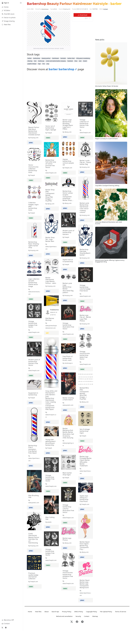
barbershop (36, 58)
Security (78, 616)
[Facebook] (77, 622)
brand (85, 61)
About (46, 612)
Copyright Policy (91, 612)
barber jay (41, 61)
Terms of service (120, 612)
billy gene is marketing (83, 58)
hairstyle (63, 58)
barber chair (71, 58)
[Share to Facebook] (64, 44)
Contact (105, 9)
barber (29, 58)
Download (83, 15)
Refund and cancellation (64, 616)
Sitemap (95, 616)
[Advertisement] (60, 86)
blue (76, 61)
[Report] (89, 18)
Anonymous (44, 9)
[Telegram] (5, 627)
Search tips (55, 612)
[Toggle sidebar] (20, 3)
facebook (70, 61)
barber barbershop (61, 69)
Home (30, 612)
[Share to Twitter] (60, 44)
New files (38, 612)
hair (35, 61)
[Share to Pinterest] (67, 44)
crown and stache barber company (56, 61)
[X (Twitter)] (2, 627)
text (80, 61)
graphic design (32, 64)
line (43, 64)
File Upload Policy (106, 612)
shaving (30, 61)
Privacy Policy (66, 612)
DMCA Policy (78, 612)
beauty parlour (46, 58)
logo (39, 64)
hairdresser (55, 58)
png (48, 64)
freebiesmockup (56, 310)
